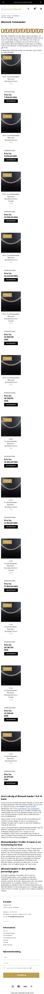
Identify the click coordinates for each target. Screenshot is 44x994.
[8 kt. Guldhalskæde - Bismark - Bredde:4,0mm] (11, 64)
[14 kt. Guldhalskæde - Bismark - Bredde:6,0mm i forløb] (11, 675)
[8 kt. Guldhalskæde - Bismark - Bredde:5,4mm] (11, 243)
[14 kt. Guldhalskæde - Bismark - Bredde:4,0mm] (11, 426)
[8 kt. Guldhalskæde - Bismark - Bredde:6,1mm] (11, 365)
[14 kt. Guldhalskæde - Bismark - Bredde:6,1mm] (11, 741)
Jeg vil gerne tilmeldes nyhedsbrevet (21, 967)
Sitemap (5, 921)
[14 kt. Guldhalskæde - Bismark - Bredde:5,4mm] (11, 612)
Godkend (20, 975)
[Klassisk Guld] (11, 9)
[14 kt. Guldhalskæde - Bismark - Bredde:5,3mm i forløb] (11, 548)
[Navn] (22, 957)
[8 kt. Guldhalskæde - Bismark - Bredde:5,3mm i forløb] (11, 182)
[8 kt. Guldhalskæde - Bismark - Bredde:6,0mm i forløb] (11, 301)
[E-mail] (22, 963)
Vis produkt (11, 101)
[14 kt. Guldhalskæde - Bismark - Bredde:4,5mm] (11, 487)
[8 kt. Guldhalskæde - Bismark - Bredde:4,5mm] (11, 123)
